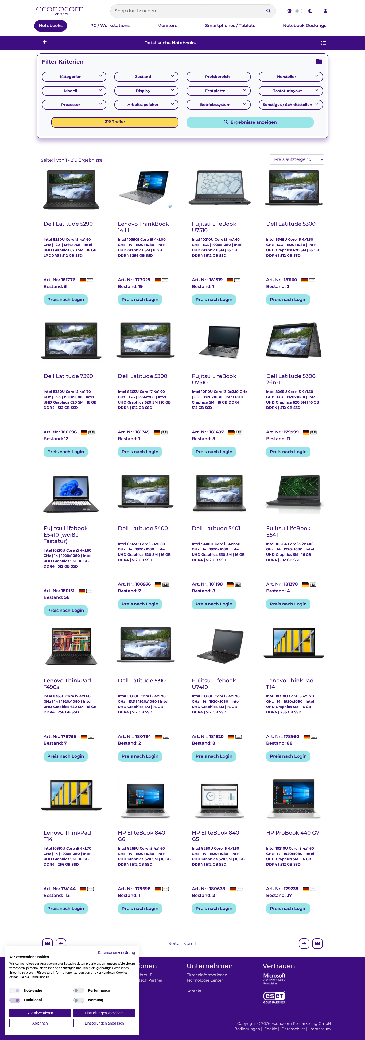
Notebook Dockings (304, 25)
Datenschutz (293, 1028)
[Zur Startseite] (60, 11)
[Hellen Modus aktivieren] (289, 11)
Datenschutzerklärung (116, 953)
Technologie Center (205, 980)
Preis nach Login (65, 299)
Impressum (320, 1028)
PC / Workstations (110, 25)
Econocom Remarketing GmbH (301, 1023)
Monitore (167, 25)
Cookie (270, 1028)
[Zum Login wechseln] (325, 11)
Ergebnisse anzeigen (252, 122)
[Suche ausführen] (268, 11)
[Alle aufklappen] (319, 61)
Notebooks (51, 25)
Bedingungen (247, 1028)
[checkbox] (14, 990)
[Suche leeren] (259, 11)
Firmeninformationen (207, 974)
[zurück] (43, 42)
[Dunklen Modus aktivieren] (310, 11)
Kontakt (194, 990)
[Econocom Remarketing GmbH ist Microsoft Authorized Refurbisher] (274, 978)
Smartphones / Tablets (230, 25)
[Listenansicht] (324, 43)
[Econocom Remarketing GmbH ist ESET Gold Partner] (274, 997)
